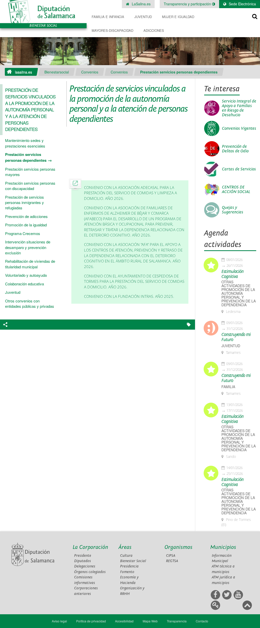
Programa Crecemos (22, 233)
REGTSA (172, 561)
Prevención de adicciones (26, 216)
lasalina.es (23, 72)
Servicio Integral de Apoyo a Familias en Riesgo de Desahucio (239, 108)
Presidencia (129, 566)
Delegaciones (84, 566)
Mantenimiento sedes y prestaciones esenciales (25, 143)
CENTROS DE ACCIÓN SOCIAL (236, 189)
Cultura (126, 555)
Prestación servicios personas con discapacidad (30, 185)
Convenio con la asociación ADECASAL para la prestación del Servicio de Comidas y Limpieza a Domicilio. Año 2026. (130, 193)
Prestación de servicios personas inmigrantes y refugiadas (24, 202)
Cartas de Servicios (239, 169)
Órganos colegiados (90, 572)
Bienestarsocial (56, 72)
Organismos (178, 547)
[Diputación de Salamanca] (43, 11)
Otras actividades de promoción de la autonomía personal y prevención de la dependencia (238, 293)
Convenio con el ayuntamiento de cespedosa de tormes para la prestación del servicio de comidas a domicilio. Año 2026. (134, 281)
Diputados (82, 561)
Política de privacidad (91, 621)
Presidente (82, 555)
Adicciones (153, 30)
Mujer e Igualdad (178, 16)
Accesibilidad (124, 621)
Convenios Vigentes (239, 128)
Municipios (223, 547)
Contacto (202, 621)
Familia (228, 387)
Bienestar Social (133, 561)
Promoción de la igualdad (26, 224)
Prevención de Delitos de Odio (235, 148)
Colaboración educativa (24, 283)
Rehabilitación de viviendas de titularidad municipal (30, 263)
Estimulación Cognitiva (232, 274)
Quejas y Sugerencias (232, 209)
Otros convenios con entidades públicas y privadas (29, 303)
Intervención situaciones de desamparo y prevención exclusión (27, 247)
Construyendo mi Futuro (236, 337)
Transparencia (177, 621)
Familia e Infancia (108, 16)
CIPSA (170, 555)
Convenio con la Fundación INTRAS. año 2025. (129, 296)
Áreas (125, 547)
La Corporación (90, 547)
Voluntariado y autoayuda (26, 275)
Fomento (127, 572)
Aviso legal (59, 621)
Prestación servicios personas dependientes (179, 72)
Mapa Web (150, 621)
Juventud (143, 16)
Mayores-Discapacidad (112, 30)
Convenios (89, 72)
